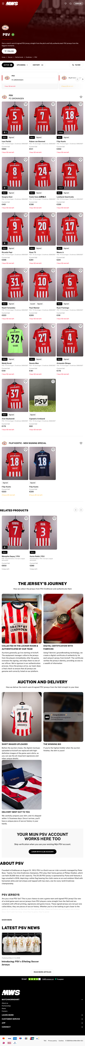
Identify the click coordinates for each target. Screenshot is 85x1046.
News (4, 1008)
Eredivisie (29, 57)
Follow (10, 51)
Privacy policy (52, 1040)
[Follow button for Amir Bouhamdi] (25, 381)
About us (5, 1003)
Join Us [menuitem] (78, 3)
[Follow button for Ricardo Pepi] (25, 215)
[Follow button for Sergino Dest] (25, 159)
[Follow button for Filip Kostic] (80, 104)
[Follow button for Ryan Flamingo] (80, 270)
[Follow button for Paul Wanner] (53, 270)
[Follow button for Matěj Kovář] (25, 326)
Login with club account (42, 852)
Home (3, 57)
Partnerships (6, 1006)
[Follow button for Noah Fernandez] (25, 270)
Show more (7, 920)
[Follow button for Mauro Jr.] (80, 215)
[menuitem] (3, 3)
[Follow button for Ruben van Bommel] (53, 104)
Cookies (61, 1040)
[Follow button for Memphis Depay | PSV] (26, 518)
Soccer (10, 57)
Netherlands (19, 57)
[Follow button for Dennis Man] (53, 326)
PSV (35, 57)
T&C (45, 1040)
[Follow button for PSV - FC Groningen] (81, 97)
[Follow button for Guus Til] (53, 215)
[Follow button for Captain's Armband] (53, 381)
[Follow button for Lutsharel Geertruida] (80, 159)
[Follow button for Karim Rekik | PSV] (54, 518)
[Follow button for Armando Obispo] (80, 326)
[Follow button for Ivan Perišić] (25, 104)
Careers (4, 1011)
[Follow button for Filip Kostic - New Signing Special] (81, 443)
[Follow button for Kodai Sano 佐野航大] (53, 159)
